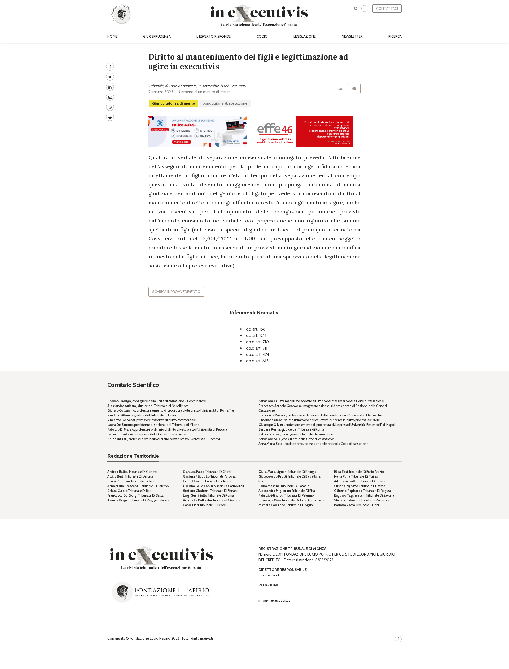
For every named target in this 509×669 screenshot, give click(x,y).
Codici (262, 36)
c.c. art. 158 (255, 329)
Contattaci (387, 8)
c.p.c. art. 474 (257, 354)
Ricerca (395, 36)
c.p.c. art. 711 (256, 348)
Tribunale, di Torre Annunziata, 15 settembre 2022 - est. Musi (197, 85)
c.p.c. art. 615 (257, 360)
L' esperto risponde (213, 36)
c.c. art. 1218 (256, 335)
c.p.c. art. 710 (257, 341)
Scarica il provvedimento (176, 291)
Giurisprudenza (157, 36)
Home (112, 36)
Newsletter (352, 36)
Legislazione (304, 36)
